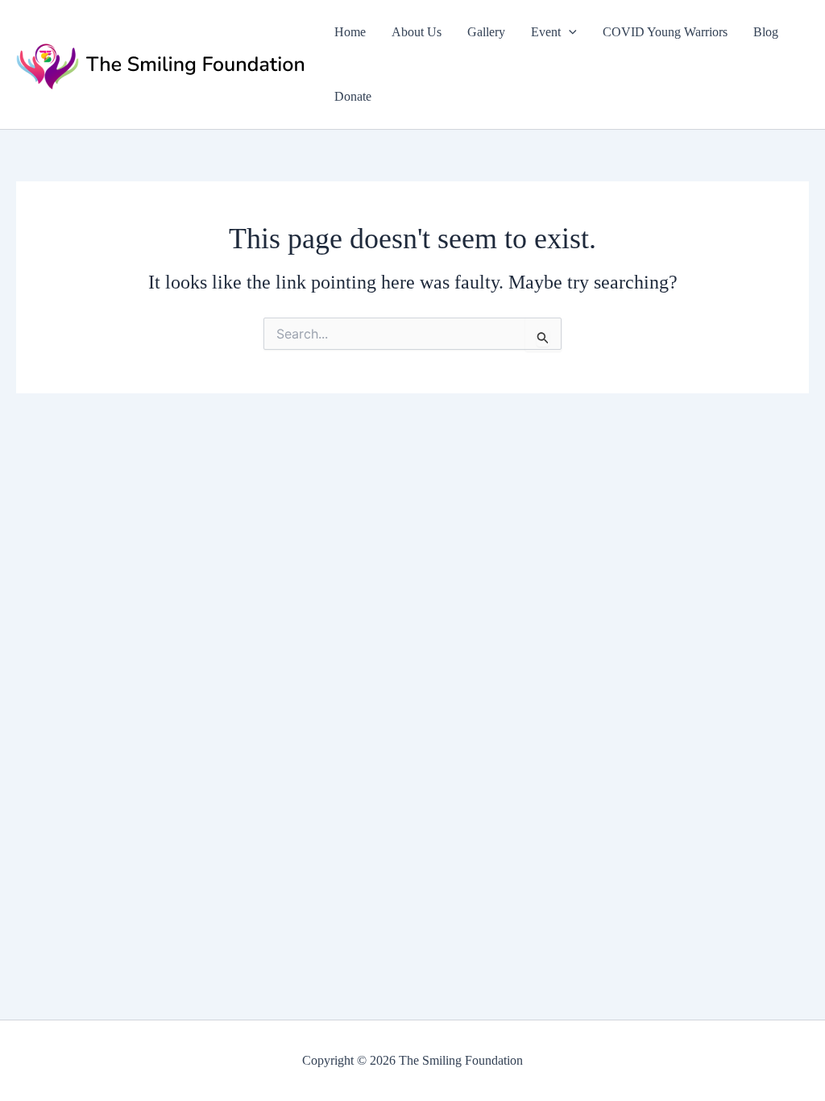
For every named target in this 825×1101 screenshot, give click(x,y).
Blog (765, 32)
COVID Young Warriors (665, 32)
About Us (417, 32)
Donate (352, 96)
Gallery (486, 32)
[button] (569, 32)
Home (350, 32)
